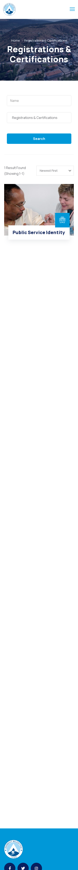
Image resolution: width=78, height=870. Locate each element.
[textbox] (39, 100)
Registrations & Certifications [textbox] (33, 117)
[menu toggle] (72, 9)
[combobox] (39, 100)
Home (15, 40)
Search (39, 138)
